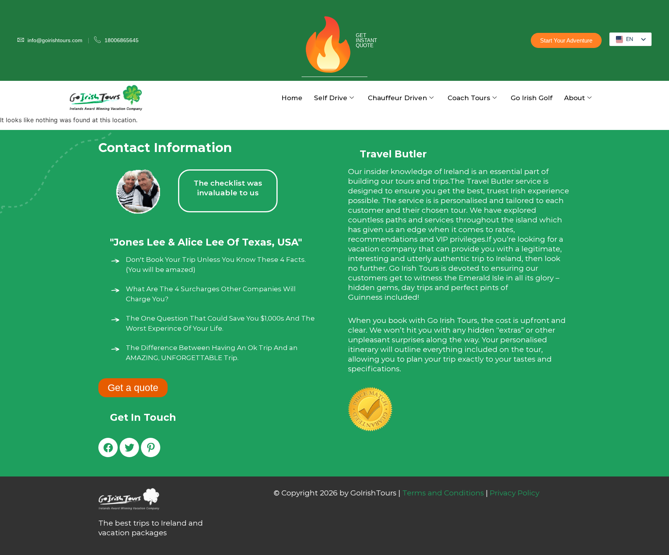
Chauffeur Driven (397, 98)
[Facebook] (108, 447)
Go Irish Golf (531, 98)
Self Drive (330, 98)
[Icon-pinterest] (150, 447)
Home (291, 98)
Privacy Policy (514, 492)
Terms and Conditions (443, 492)
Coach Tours (469, 98)
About (574, 98)
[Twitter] (129, 447)
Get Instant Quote (366, 40)
